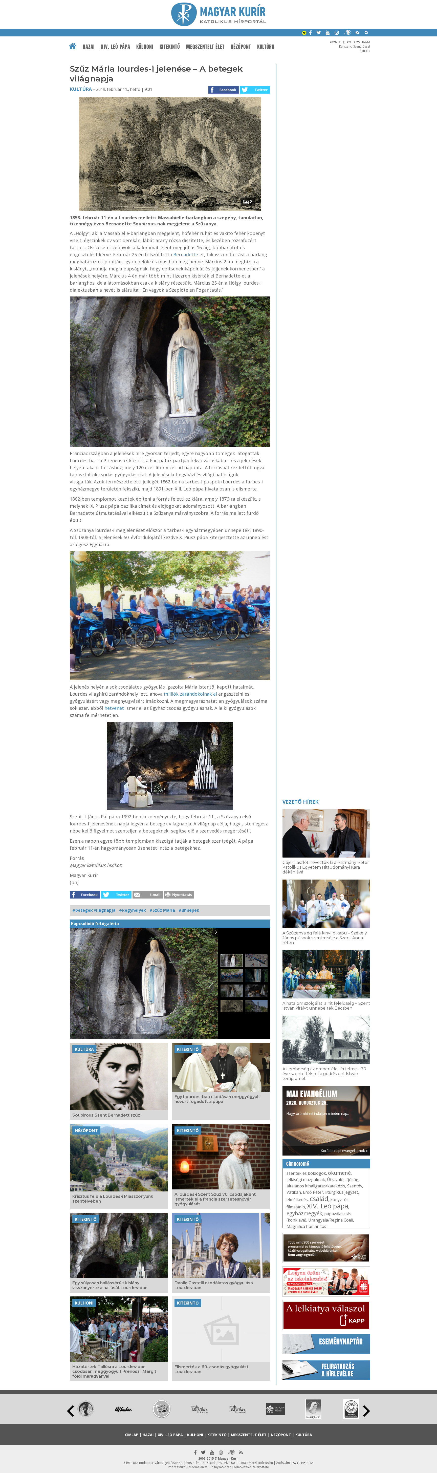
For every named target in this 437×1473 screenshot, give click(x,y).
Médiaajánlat (198, 1467)
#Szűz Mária (162, 910)
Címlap (131, 1434)
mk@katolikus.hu (261, 1463)
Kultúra (266, 47)
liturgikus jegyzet (341, 1192)
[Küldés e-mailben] (148, 897)
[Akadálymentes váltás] (304, 33)
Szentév (354, 1186)
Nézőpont (241, 47)
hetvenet (114, 708)
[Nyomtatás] (179, 897)
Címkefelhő (297, 1164)
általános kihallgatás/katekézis (316, 1186)
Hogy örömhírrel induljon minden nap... (317, 1102)
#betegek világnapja (94, 910)
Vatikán (294, 1192)
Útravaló (335, 1179)
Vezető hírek (300, 801)
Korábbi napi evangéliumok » (344, 1150)
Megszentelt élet (205, 47)
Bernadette (185, 254)
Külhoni (145, 47)
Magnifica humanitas (306, 1226)
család (319, 1198)
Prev (70, 1411)
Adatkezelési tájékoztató (251, 1467)
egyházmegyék (304, 1213)
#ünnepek (189, 910)
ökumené (339, 1172)
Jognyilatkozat (221, 1467)
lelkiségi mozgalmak (306, 1179)
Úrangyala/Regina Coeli (330, 1220)
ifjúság (351, 1179)
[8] (170, 209)
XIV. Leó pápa (115, 47)
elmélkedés (297, 1199)
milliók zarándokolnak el (190, 694)
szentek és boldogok (306, 1173)
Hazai (89, 47)
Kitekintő (170, 47)
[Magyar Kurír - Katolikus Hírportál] (218, 25)
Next (366, 1411)
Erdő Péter (313, 1192)
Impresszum (177, 1467)
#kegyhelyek (132, 910)
